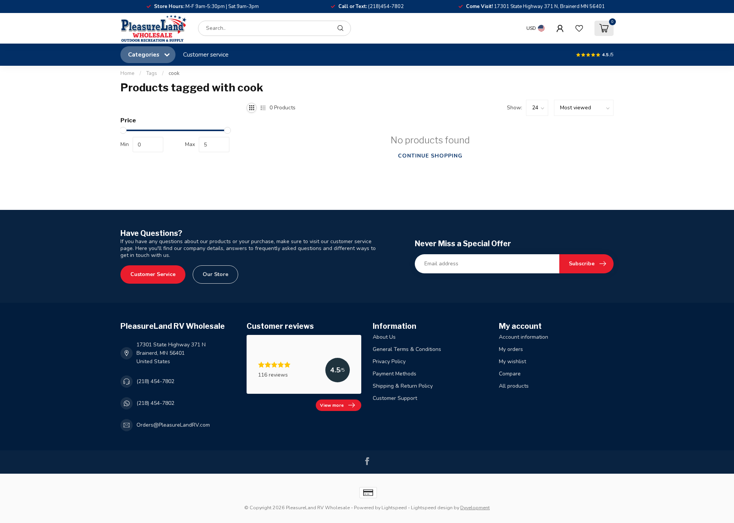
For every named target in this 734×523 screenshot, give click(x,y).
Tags (151, 73)
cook (174, 73)
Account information (523, 337)
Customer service (206, 54)
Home (127, 73)
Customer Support (395, 398)
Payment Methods (394, 373)
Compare (510, 373)
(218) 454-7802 (155, 381)
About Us (384, 337)
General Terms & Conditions (407, 349)
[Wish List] (579, 28)
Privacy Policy (389, 361)
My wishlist (512, 361)
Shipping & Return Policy (403, 386)
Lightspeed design (432, 507)
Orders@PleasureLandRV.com (173, 425)
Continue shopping (430, 155)
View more (332, 405)
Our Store (215, 274)
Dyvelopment (475, 507)
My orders (511, 349)
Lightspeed (394, 507)
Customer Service (152, 274)
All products (514, 386)
